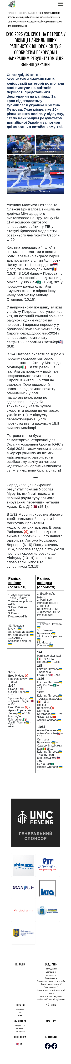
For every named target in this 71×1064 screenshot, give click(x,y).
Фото (20, 1012)
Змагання (20, 1009)
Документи (51, 975)
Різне (20, 1015)
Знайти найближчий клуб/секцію (51, 999)
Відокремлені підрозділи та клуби (51, 981)
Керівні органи (51, 978)
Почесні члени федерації (51, 984)
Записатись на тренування (51, 996)
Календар (20, 1028)
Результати (20, 1025)
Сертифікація (20, 1031)
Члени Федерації (51, 987)
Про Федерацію (51, 969)
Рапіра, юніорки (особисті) (46, 582)
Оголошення (51, 972)
